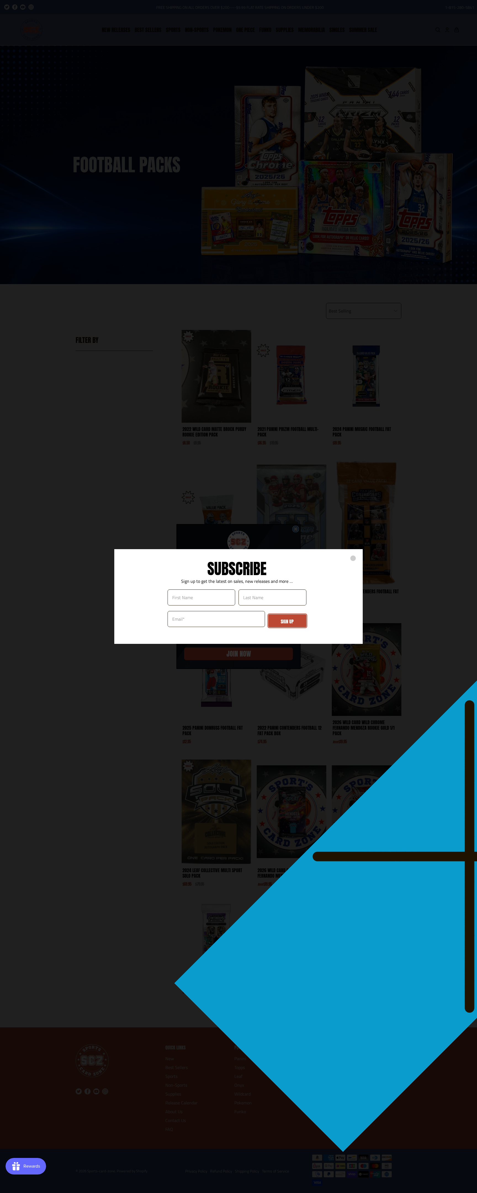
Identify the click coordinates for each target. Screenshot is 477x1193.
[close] (353, 558)
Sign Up (287, 621)
